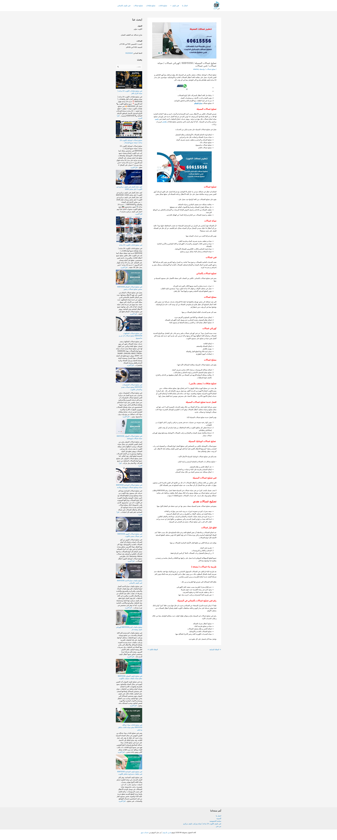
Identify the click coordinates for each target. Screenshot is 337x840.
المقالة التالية (153, 649)
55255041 (129, 53)
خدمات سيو (144, 832)
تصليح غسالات (138, 6)
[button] (171, 5)
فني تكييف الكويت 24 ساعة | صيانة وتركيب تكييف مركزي (202, 824)
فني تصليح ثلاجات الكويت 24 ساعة (130, 245)
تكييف (157, 119)
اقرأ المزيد (134, 167)
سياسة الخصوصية (215, 821)
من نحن (218, 826)
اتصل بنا (218, 816)
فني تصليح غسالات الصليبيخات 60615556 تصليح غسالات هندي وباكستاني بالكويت (131, 387)
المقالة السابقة (215, 649)
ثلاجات (164, 122)
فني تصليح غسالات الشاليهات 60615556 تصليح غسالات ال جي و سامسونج (130, 335)
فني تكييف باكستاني (123, 6)
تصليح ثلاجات (162, 6)
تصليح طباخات (150, 6)
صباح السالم (198, 103)
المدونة (219, 818)
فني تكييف (175, 6)
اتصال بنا (185, 6)
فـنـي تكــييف (167, 832)
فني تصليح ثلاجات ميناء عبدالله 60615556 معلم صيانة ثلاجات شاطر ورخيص (130, 727)
